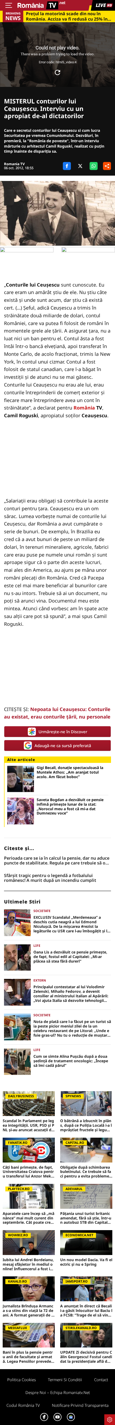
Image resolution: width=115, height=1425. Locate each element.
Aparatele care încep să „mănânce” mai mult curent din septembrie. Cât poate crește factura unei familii (28, 1218)
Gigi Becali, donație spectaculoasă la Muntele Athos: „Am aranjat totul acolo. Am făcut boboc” (70, 772)
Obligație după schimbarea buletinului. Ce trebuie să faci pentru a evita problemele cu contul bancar (86, 1172)
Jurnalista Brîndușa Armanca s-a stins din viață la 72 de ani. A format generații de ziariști (28, 1310)
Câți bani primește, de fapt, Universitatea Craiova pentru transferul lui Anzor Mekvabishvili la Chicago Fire (28, 1172)
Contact (101, 1379)
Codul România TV (23, 1405)
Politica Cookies (21, 1379)
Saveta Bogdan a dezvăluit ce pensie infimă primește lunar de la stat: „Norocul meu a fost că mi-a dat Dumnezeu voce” (70, 807)
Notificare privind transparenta (80, 1405)
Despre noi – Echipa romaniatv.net (57, 1392)
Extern (39, 980)
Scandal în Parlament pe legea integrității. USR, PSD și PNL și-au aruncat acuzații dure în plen (28, 1125)
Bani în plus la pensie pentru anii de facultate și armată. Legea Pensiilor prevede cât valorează (28, 1357)
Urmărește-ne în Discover (63, 731)
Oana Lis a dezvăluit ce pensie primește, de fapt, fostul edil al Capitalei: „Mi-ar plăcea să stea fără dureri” (70, 956)
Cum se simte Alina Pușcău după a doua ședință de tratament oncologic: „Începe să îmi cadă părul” (70, 1061)
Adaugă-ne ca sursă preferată (62, 745)
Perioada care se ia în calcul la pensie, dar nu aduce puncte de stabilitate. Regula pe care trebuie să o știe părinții (56, 860)
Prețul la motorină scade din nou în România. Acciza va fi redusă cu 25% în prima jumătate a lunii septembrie (67, 16)
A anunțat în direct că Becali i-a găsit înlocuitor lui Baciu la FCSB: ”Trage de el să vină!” (86, 1310)
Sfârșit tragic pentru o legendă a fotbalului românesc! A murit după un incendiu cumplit (50, 878)
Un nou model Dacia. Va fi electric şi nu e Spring (86, 1262)
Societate (42, 911)
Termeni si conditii (65, 1379)
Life (36, 945)
